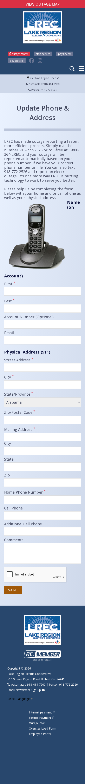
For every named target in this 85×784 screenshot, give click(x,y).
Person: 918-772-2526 (44, 90)
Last (9, 300)
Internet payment (40, 712)
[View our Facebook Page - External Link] (31, 60)
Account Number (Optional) (28, 317)
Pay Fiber (63, 54)
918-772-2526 (68, 684)
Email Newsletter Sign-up (24, 690)
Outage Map (37, 723)
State (9, 459)
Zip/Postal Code (19, 412)
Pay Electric (16, 60)
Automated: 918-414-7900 (43, 84)
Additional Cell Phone (23, 524)
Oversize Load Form (42, 728)
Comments (14, 540)
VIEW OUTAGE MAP (43, 4)
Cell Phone (13, 508)
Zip (7, 475)
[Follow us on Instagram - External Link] (40, 60)
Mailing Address (19, 429)
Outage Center (20, 54)
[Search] (73, 69)
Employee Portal (40, 734)
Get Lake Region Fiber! (43, 78)
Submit (13, 590)
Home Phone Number (24, 492)
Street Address (18, 359)
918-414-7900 (36, 684)
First (9, 283)
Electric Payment (40, 718)
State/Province (18, 394)
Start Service (43, 54)
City (9, 377)
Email (9, 333)
